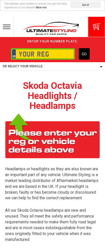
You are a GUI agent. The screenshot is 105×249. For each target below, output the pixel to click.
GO (84, 54)
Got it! (85, 5)
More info (41, 7)
